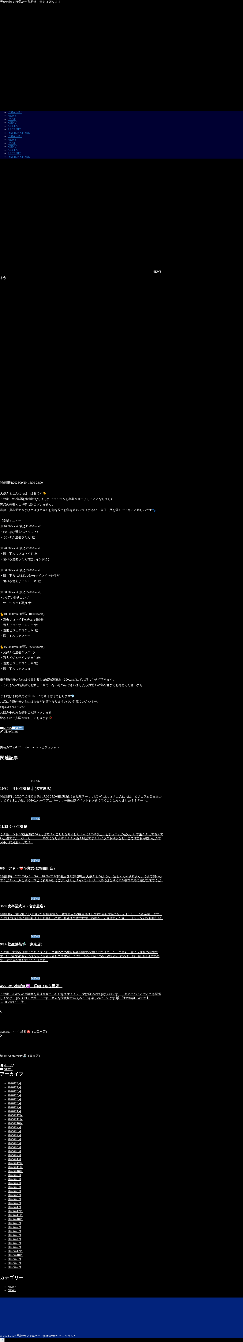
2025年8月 (14, 1131)
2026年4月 (14, 1099)
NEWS (7, 728)
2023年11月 (15, 1215)
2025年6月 (14, 1139)
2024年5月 (14, 1191)
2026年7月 (14, 1087)
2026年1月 (14, 1111)
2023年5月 (14, 1235)
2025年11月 (15, 1119)
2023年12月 (15, 1211)
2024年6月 (14, 1187)
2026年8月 (14, 1083)
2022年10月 (15, 1255)
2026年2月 (14, 1107)
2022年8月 (14, 1263)
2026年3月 (14, 1103)
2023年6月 (14, 1231)
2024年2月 (14, 1203)
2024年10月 (15, 1171)
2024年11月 (15, 1167)
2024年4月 (14, 1195)
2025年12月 (15, 1115)
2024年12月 (15, 1163)
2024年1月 (14, 1207)
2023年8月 (14, 1223)
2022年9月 (14, 1259)
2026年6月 (14, 1091)
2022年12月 (15, 1251)
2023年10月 (15, 1219)
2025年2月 (14, 1155)
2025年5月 (14, 1143)
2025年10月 (15, 1123)
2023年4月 (14, 1239)
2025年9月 (14, 1127)
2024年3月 (14, 1199)
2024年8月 (14, 1179)
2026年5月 (14, 1095)
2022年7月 (14, 1267)
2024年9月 (14, 1175)
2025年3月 (14, 1151)
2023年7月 (14, 1227)
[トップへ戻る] (2, 1340)
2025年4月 (14, 1147)
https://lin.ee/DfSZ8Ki (13, 707)
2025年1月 (14, 1159)
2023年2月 (14, 1247)
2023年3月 (14, 1243)
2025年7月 (14, 1135)
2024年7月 (14, 1183)
